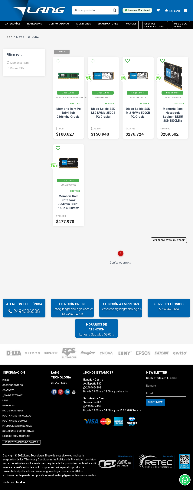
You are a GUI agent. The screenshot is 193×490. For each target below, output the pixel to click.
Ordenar (61, 52)
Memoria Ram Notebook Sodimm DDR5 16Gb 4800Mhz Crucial (68, 204)
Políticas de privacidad (16, 415)
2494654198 (74, 314)
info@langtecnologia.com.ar (73, 309)
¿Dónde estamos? (13, 395)
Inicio (9, 36)
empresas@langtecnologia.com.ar (126, 309)
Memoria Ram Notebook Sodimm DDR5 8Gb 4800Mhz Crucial (173, 116)
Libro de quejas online (16, 436)
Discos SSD (17, 68)
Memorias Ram (19, 62)
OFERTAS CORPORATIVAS (154, 25)
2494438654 (170, 309)
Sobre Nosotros (12, 385)
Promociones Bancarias (17, 426)
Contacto (8, 390)
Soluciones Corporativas (18, 431)
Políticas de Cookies (15, 421)
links (5, 400)
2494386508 (26, 311)
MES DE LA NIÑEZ (180, 25)
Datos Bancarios (13, 410)
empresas (8, 405)
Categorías (12, 23)
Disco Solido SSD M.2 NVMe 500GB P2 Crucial (138, 112)
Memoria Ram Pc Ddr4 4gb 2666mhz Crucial (68, 112)
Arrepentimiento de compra (21, 442)
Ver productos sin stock (169, 240)
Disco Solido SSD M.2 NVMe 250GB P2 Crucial (103, 112)
